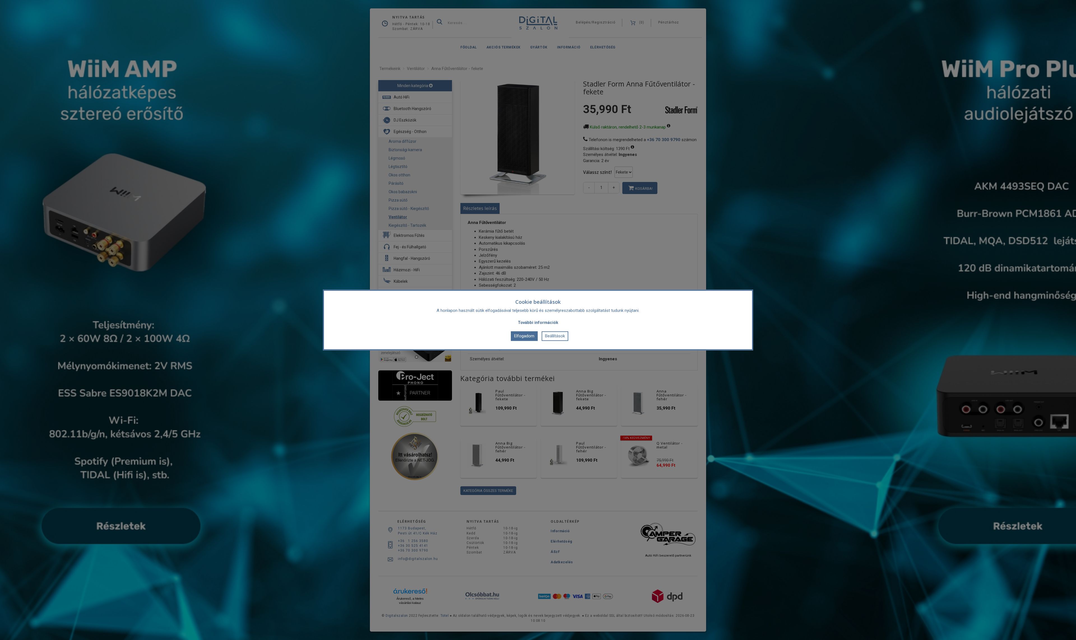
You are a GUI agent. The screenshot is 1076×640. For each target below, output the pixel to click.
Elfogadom (524, 335)
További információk (538, 322)
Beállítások (555, 335)
